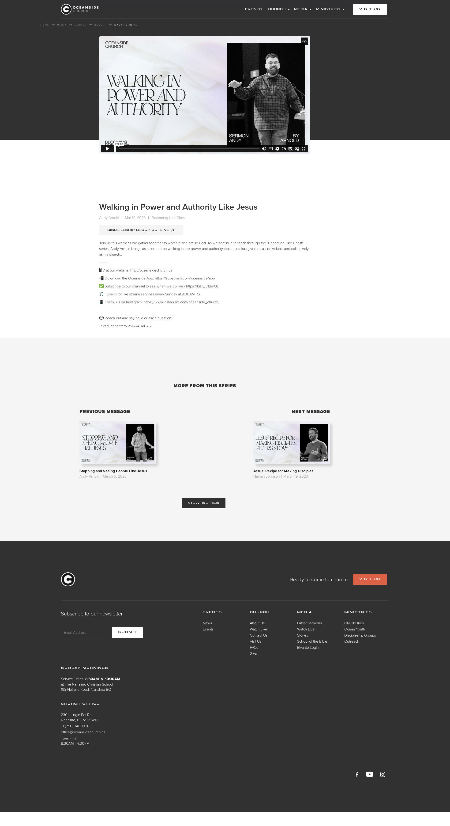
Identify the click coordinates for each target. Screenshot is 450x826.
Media (304, 612)
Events (208, 629)
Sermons (80, 24)
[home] (98, 9)
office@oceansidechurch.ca (83, 732)
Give (253, 653)
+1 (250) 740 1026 (75, 725)
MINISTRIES (328, 9)
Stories (302, 635)
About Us (257, 623)
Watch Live (258, 629)
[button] (278, 9)
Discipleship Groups (360, 635)
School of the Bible (312, 641)
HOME (45, 24)
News (207, 623)
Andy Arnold (109, 217)
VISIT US (370, 579)
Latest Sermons (309, 623)
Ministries (358, 612)
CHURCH (277, 9)
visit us (370, 9)
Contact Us (258, 635)
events (253, 9)
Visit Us (255, 641)
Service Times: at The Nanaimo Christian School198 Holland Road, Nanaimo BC (90, 684)
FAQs (254, 647)
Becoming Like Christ (100, 24)
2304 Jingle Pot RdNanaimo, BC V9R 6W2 (79, 717)
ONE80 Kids (354, 623)
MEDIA (301, 9)
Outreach (351, 641)
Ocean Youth (354, 629)
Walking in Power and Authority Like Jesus (126, 24)
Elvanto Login (308, 647)
